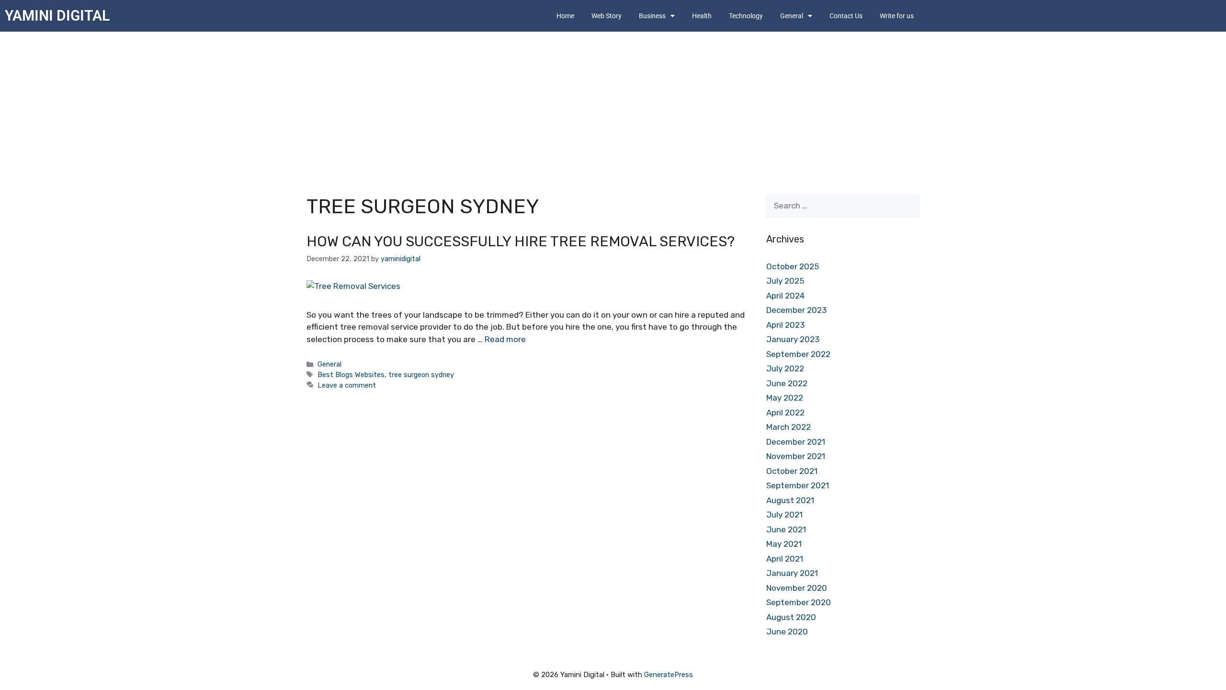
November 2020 (796, 588)
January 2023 (792, 339)
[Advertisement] (613, 103)
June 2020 (787, 631)
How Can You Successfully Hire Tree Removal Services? (520, 241)
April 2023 (785, 325)
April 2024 (785, 295)
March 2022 (788, 427)
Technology (746, 16)
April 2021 (784, 559)
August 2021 (790, 500)
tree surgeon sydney (421, 374)
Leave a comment (347, 385)
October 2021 (791, 471)
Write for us (897, 16)
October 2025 (792, 266)
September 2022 (798, 354)
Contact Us (846, 16)
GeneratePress (668, 674)
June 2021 (786, 529)
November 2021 (795, 456)
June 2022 (786, 383)
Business (652, 16)
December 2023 (796, 310)
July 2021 (784, 514)
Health (702, 16)
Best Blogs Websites (351, 374)
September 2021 (797, 485)
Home (565, 16)
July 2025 (785, 281)
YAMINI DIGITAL (57, 15)
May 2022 (784, 397)
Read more (505, 339)
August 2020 (791, 617)
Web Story (606, 16)
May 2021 (784, 544)
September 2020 (798, 602)
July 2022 (785, 368)
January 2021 (792, 573)
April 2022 (785, 412)
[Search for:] (843, 205)
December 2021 (795, 442)
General (329, 364)
